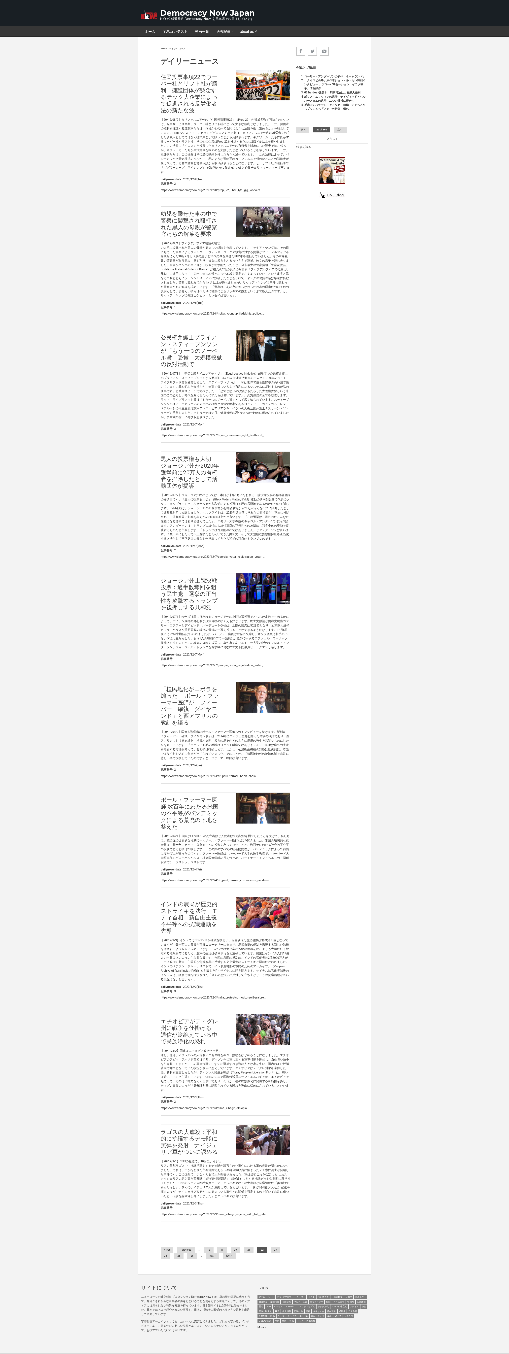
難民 (291, 1321)
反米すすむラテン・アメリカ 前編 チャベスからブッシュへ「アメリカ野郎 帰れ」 (334, 106)
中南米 (350, 1302)
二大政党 (352, 1311)
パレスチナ (323, 1297)
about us (245, 31)
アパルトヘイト (266, 1297)
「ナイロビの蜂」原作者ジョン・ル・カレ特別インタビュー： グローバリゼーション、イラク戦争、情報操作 (334, 84)
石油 (261, 1306)
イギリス (278, 1306)
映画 (272, 1316)
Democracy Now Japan (207, 13)
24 (165, 1255)
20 (235, 1249)
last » (229, 1255)
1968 (268, 1306)
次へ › (340, 129)
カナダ (321, 1316)
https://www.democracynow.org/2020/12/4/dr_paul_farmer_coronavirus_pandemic (215, 880)
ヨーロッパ (291, 1306)
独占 (364, 1306)
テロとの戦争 (265, 1321)
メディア (354, 1306)
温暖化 (342, 1311)
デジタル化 (323, 1306)
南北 (277, 1321)
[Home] (149, 14)
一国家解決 (337, 1297)
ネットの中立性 (339, 1306)
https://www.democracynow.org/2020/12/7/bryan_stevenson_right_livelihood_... (213, 435)
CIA (313, 1316)
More (261, 1327)
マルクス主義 (300, 1302)
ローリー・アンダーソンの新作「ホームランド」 (334, 76)
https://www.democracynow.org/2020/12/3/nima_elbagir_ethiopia (204, 1108)
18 (208, 1249)
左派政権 (361, 1302)
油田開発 (263, 1302)
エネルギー (360, 1297)
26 (192, 1255)
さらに (331, 138)
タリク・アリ (316, 1302)
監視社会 (298, 1311)
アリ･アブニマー (285, 1297)
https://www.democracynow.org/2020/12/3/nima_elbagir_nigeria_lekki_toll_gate (213, 1214)
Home (164, 49)
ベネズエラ (338, 1302)
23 (275, 1249)
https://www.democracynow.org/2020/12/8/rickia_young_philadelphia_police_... (212, 313)
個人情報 (286, 1311)
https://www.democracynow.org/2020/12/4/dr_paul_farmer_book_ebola (208, 776)
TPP (277, 1311)
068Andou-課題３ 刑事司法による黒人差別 (332, 92)
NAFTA (337, 1316)
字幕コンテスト (175, 31)
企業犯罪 (263, 1316)
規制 (328, 1302)
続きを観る (303, 147)
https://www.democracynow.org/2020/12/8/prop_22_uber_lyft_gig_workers (210, 190)
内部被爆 (310, 1321)
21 (248, 1249)
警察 (308, 1311)
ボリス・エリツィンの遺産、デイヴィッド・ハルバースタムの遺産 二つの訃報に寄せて (334, 98)
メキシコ (348, 1316)
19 (222, 1249)
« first (167, 1249)
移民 (284, 1321)
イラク (300, 1321)
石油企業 (286, 1302)
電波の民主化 (265, 1311)
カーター (300, 1297)
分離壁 (349, 1297)
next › (213, 1255)
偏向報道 (331, 1311)
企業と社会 (318, 1311)
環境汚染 (274, 1302)
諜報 (329, 1316)
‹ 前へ (303, 129)
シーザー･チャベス (287, 1316)
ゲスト (311, 1297)
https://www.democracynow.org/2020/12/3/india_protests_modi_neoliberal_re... (213, 997)
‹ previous (186, 1249)
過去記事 (222, 31)
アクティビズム (307, 1306)
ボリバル (303, 1316)
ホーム (150, 31)
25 (178, 1255)
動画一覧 (202, 31)
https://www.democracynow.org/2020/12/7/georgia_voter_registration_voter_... (213, 557)
